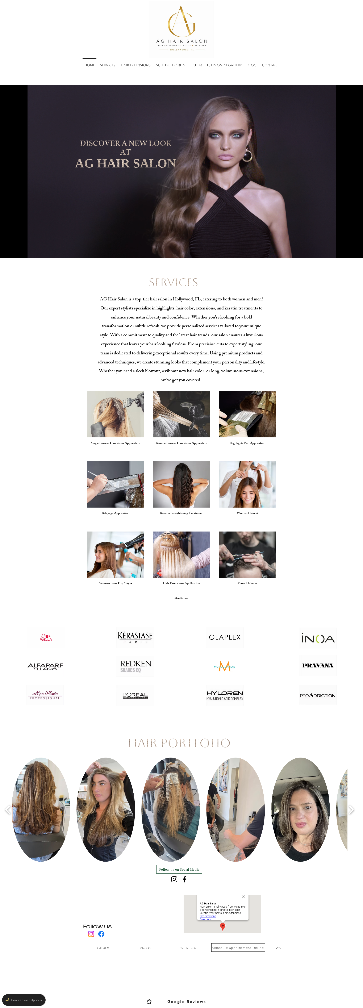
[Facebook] (184, 879)
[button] (41, 810)
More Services (181, 598)
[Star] (149, 1001)
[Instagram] (174, 879)
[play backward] (8, 809)
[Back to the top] (278, 947)
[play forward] (351, 809)
